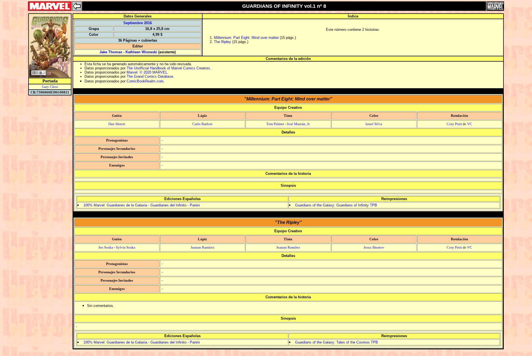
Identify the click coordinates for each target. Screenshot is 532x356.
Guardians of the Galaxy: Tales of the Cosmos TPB (336, 342)
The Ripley (222, 42)
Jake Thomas (110, 52)
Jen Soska (105, 247)
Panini (195, 205)
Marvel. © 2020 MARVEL (147, 72)
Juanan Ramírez (202, 247)
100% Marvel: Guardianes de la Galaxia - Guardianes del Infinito (134, 205)
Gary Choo (50, 87)
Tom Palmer (275, 124)
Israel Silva (373, 124)
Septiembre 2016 (137, 23)
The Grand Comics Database (150, 76)
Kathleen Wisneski (141, 52)
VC (469, 124)
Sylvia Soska (125, 247)
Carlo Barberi (202, 124)
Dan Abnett (116, 124)
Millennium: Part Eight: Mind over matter (246, 38)
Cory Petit (454, 124)
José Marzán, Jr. (298, 124)
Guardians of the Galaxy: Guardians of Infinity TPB (336, 205)
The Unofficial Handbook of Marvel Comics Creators (168, 68)
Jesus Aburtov (374, 247)
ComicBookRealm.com (145, 81)
